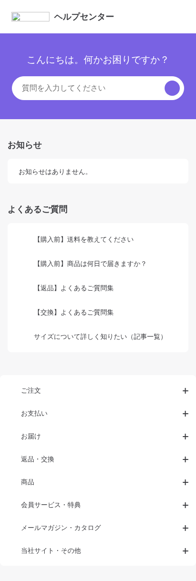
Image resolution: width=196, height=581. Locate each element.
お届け (31, 436)
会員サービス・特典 (51, 504)
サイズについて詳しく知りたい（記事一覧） (100, 336)
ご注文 (31, 390)
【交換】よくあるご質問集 (74, 312)
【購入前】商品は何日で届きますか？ (90, 263)
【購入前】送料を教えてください (84, 239)
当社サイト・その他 (51, 550)
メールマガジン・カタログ (61, 527)
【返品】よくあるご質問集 (74, 288)
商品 (27, 482)
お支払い (34, 413)
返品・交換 (37, 459)
